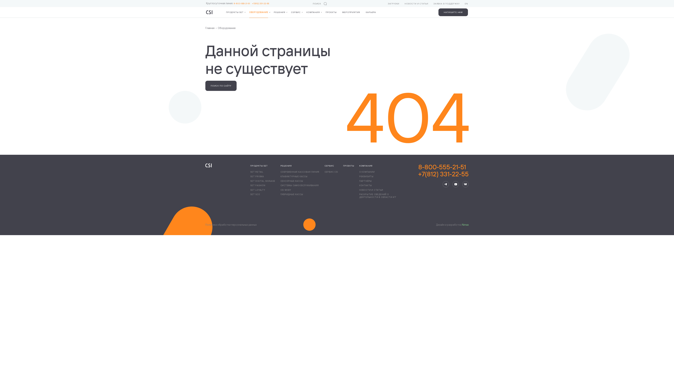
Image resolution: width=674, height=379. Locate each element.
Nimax (465, 224)
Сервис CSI (331, 172)
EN (466, 3)
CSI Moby (285, 190)
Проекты (331, 12)
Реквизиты (366, 176)
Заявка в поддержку (447, 3)
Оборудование (258, 12)
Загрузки (393, 3)
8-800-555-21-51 (243, 3)
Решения (279, 12)
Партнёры (365, 181)
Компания (313, 12)
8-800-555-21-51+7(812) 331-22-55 (443, 171)
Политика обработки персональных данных (231, 224)
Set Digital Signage (262, 181)
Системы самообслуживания (299, 185)
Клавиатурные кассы (294, 176)
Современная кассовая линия (299, 172)
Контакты (365, 185)
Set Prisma (257, 176)
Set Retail (256, 172)
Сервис (296, 12)
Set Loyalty (257, 190)
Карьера (371, 12)
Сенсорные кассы (291, 181)
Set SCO (255, 194)
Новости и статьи (416, 3)
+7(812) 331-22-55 (260, 3)
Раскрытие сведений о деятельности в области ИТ (377, 195)
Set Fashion (257, 185)
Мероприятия (351, 12)
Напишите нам (453, 12)
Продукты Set (259, 165)
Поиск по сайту (221, 85)
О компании (367, 172)
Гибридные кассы (291, 194)
